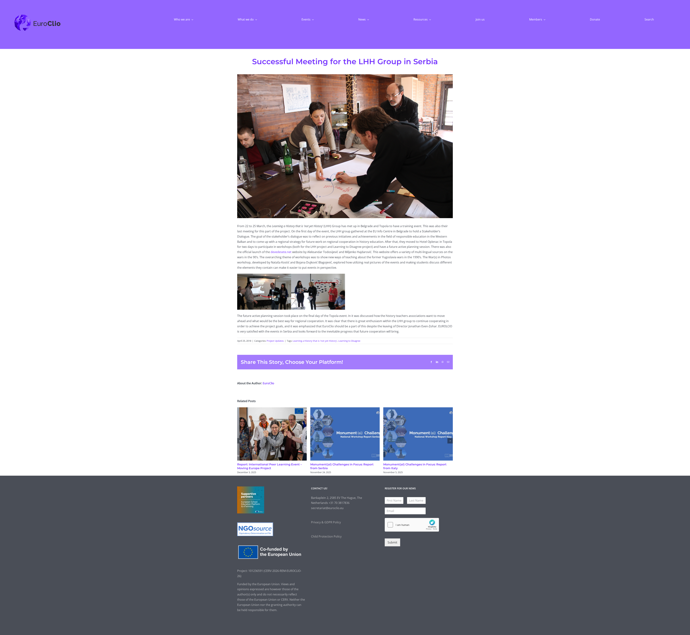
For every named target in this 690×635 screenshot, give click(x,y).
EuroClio (268, 383)
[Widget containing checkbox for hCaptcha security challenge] (412, 525)
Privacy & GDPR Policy (326, 522)
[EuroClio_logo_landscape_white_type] (37, 15)
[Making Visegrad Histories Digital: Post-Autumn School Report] (272, 409)
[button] (240, 440)
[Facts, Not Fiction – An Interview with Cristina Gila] (345, 409)
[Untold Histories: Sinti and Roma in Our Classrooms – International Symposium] (418, 409)
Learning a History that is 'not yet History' (315, 340)
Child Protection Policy (326, 536)
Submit (392, 542)
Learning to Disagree (349, 340)
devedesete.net (281, 252)
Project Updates (275, 340)
